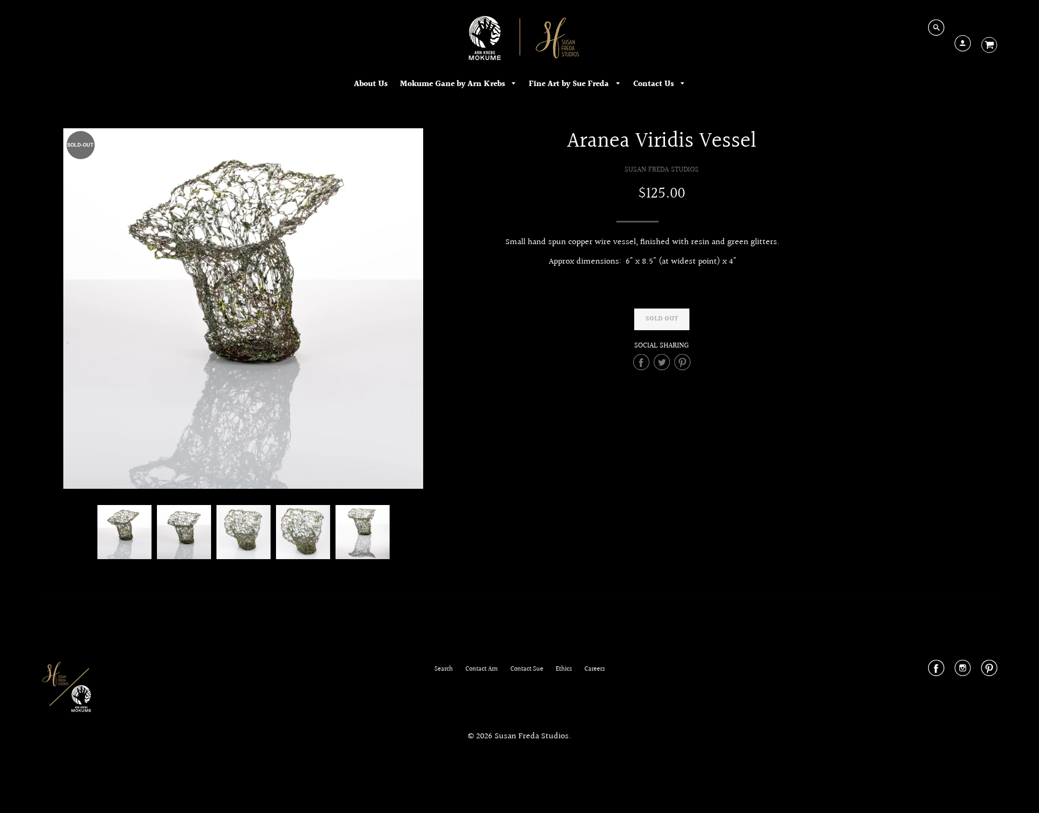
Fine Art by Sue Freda (570, 84)
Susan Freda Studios (661, 169)
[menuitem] (370, 84)
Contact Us (654, 84)
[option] (243, 308)
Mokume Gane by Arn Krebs (453, 84)
